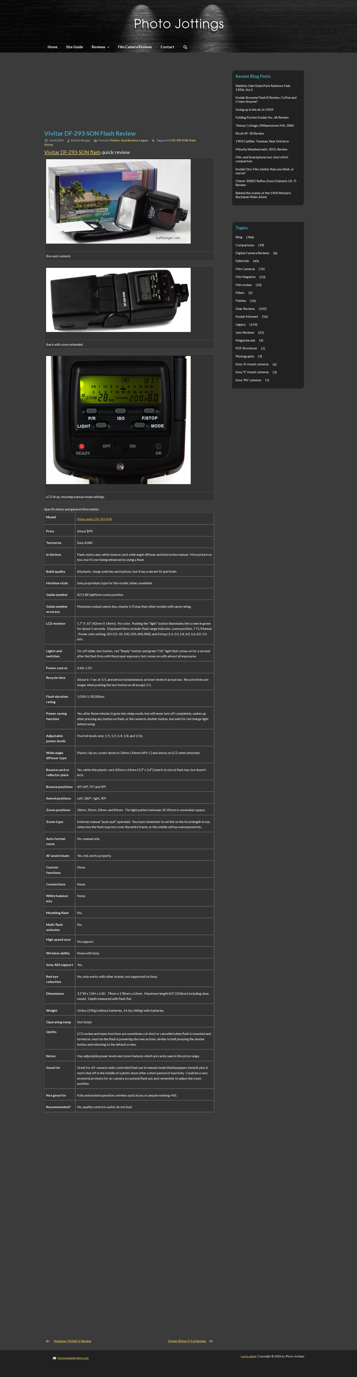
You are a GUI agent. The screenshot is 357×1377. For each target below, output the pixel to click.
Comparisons (245, 245)
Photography (245, 356)
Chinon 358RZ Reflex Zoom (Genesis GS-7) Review (266, 183)
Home (52, 47)
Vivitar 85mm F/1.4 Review (187, 1341)
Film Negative (246, 277)
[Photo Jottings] (178, 19)
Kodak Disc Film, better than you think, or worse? (265, 171)
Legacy (143, 140)
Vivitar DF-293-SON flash (72, 152)
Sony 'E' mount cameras (252, 372)
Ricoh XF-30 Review (250, 133)
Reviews (98, 47)
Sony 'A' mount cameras (252, 364)
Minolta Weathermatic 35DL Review (261, 149)
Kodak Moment (247, 316)
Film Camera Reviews (135, 47)
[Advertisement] (129, 96)
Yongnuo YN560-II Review (72, 1341)
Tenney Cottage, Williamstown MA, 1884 (265, 125)
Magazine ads (245, 340)
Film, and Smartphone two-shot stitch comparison (262, 159)
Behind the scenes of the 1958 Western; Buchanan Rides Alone (263, 195)
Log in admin (248, 1356)
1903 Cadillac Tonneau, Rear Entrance (262, 141)
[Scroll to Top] (333, 1303)
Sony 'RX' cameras (248, 380)
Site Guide (74, 47)
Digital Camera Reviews (252, 253)
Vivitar (48, 144)
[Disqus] (129, 1176)
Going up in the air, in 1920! (255, 109)
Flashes (115, 140)
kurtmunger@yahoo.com (73, 1358)
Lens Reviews (245, 332)
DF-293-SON (180, 140)
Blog (239, 237)
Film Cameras (245, 269)
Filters (240, 293)
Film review (244, 285)
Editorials (242, 261)
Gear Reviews (129, 140)
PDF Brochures (246, 348)
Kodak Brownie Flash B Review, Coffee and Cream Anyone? (266, 99)
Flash (192, 140)
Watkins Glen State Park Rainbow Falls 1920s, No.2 (263, 87)
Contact (167, 47)
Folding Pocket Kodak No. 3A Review (262, 117)
